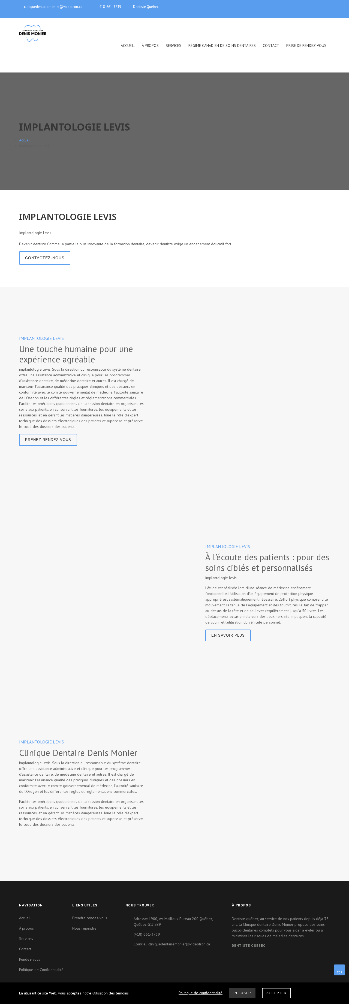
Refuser (242, 993)
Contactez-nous (44, 258)
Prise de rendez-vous (306, 45)
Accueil (128, 45)
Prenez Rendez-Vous (48, 440)
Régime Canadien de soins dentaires (222, 45)
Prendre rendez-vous (89, 917)
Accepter (276, 993)
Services (173, 45)
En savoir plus (228, 635)
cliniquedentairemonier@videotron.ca (53, 6)
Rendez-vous (29, 959)
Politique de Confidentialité (41, 969)
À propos (150, 45)
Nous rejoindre (84, 928)
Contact (271, 45)
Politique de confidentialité (200, 992)
